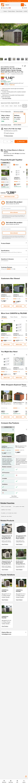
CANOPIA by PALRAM (5, 590)
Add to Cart (22, 141)
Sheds (5, 11)
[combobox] (13, 4)
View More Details (6, 98)
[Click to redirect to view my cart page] (25, 5)
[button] (14, 243)
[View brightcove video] (14, 59)
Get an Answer (14, 212)
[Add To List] (22, 66)
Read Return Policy (8, 155)
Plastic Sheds (11, 11)
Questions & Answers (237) (17, 73)
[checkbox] (5, 133)
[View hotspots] (9, 59)
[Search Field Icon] (22, 4)
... (1, 11)
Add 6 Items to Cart (9, 196)
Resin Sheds (19, 11)
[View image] (1, 59)
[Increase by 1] (11, 141)
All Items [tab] (4, 317)
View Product (5, 544)
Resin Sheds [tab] (13, 317)
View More (14, 496)
